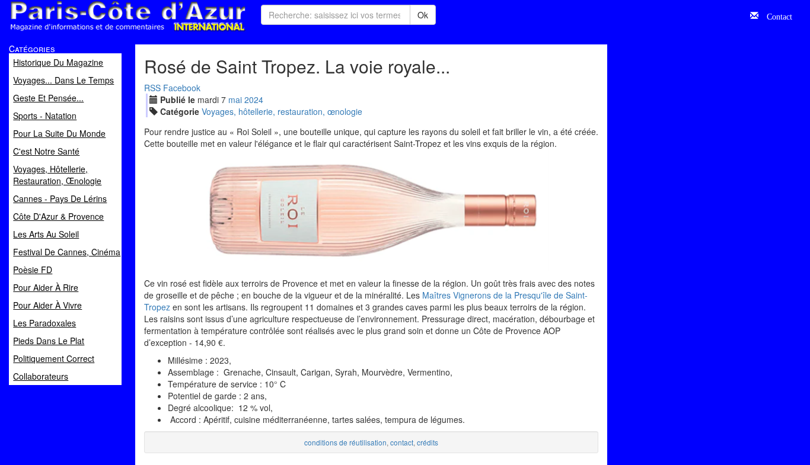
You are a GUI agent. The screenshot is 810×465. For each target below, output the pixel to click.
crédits (427, 442)
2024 (253, 99)
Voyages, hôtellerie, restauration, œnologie (282, 111)
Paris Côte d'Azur (101, 32)
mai (235, 99)
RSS (152, 88)
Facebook (181, 88)
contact (401, 442)
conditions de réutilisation (345, 442)
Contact (775, 15)
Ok (422, 15)
